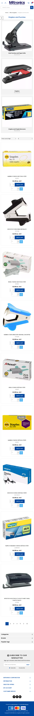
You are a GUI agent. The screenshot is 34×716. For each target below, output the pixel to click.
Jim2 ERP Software (24, 704)
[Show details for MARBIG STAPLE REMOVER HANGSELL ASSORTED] (17, 316)
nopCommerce (14, 704)
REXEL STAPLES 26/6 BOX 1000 (17, 387)
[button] (18, 189)
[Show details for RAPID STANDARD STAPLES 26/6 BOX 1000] (17, 527)
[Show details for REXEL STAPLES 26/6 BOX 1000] (17, 369)
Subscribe (13, 668)
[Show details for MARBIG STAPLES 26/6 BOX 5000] (17, 422)
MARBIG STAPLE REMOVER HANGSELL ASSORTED (17, 334)
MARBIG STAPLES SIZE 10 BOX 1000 (17, 176)
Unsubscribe (22, 668)
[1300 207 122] (28, 3)
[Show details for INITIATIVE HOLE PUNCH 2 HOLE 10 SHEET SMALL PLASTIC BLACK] (17, 580)
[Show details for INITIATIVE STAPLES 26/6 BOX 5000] (17, 475)
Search (31, 7)
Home (6, 12)
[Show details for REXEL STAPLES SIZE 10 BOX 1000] (17, 263)
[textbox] (15, 7)
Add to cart (19, 184)
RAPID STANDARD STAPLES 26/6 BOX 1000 (17, 546)
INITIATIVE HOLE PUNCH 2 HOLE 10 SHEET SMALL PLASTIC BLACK (17, 599)
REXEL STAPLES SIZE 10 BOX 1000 (17, 282)
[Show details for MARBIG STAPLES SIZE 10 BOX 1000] (17, 158)
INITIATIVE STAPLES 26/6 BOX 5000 (17, 493)
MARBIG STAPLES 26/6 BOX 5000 (17, 440)
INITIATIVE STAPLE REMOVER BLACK (17, 229)
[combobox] (14, 189)
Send (27, 664)
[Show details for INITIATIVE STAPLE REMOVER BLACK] (17, 211)
